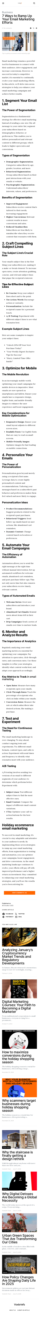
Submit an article (23, 1310)
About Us (12, 1310)
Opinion (5, 1189)
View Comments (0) (19, 893)
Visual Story (6, 1147)
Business (7, 12)
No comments (8, 28)
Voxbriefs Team (6, 1169)
